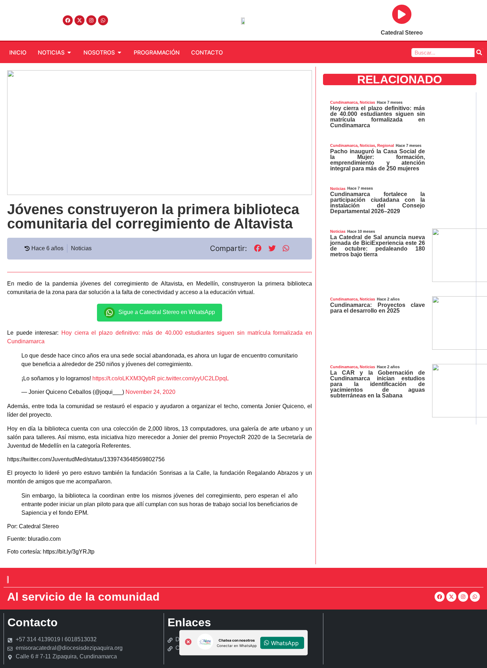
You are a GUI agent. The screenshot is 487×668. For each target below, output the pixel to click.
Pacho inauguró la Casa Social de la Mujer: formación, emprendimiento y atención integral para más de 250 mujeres (377, 159)
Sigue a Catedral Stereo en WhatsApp (166, 312)
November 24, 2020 (150, 392)
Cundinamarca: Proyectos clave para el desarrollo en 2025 (377, 308)
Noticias (81, 248)
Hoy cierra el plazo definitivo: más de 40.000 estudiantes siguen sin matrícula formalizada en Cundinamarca (377, 116)
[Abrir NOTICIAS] (69, 52)
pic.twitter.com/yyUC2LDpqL (193, 378)
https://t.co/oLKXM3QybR (124, 378)
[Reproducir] (401, 14)
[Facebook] (68, 20)
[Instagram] (91, 20)
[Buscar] (479, 52)
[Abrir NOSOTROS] (119, 52)
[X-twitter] (79, 20)
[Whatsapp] (103, 20)
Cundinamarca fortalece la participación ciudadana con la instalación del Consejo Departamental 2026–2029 (377, 202)
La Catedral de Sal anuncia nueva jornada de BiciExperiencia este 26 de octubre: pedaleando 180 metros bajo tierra (377, 245)
